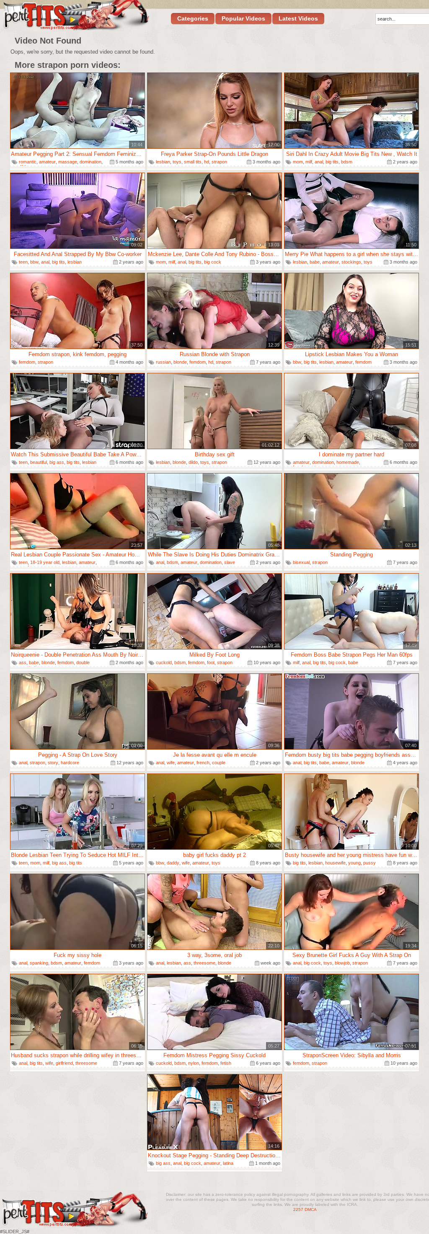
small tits (193, 161)
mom (298, 161)
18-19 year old (44, 562)
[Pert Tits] (75, 16)
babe (315, 261)
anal (319, 161)
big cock (212, 261)
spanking (39, 962)
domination (90, 161)
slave (229, 562)
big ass (56, 462)
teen (23, 261)
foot (210, 662)
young (354, 862)
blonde (180, 362)
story (53, 762)
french (202, 762)
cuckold (164, 662)
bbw (34, 261)
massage (67, 161)
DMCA (311, 1209)
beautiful (38, 462)
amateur (47, 161)
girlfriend (64, 1063)
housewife (335, 862)
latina (228, 1163)
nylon (193, 1063)
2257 (298, 1209)
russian (163, 362)
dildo (193, 462)
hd (206, 161)
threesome (204, 962)
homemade (347, 462)
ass (22, 662)
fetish (225, 1063)
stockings (351, 261)
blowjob (342, 962)
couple (218, 762)
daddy (173, 862)
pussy (369, 862)
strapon (219, 161)
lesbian (163, 161)
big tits (332, 161)
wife (171, 762)
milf (308, 161)
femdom (27, 362)
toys (177, 161)
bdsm (346, 161)
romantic (27, 161)
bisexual (301, 562)
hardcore (70, 762)
